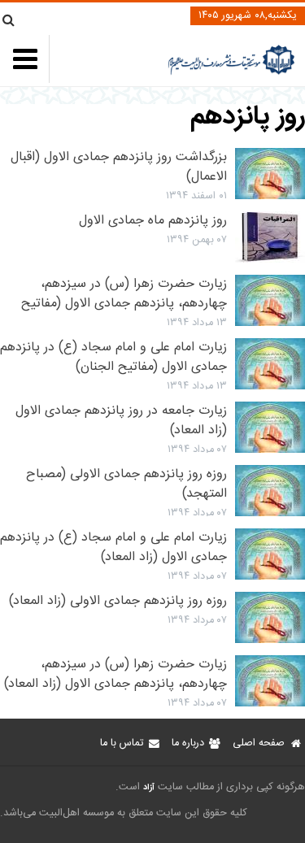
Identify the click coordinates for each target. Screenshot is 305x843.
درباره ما (188, 743)
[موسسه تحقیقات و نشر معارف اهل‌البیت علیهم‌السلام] (231, 73)
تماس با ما (121, 743)
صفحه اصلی (259, 743)
